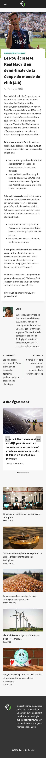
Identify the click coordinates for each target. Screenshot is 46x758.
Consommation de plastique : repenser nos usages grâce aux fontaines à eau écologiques (22, 557)
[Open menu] (5, 4)
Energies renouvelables (14, 53)
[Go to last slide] (7, 439)
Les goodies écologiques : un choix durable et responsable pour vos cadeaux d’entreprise (22, 678)
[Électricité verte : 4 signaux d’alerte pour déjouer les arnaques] (23, 620)
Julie (18, 308)
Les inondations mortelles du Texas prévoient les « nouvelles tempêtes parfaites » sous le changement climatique (12, 370)
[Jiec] (23, 4)
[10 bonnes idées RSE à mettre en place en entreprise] (23, 498)
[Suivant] (38, 439)
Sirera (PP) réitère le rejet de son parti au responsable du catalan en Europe (34, 364)
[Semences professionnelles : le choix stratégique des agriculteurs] (23, 580)
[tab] (18, 472)
